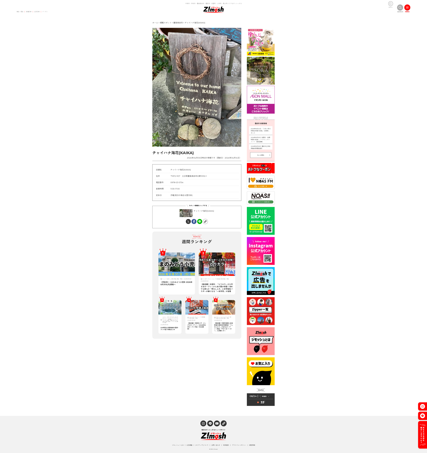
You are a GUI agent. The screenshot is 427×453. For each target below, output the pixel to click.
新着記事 (28, 11)
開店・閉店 (20, 11)
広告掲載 (189, 445)
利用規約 (226, 445)
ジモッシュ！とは (178, 445)
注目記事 (37, 11)
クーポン (45, 11)
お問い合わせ (215, 445)
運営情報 (252, 445)
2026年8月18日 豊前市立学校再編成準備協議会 (260, 147)
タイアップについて (201, 445)
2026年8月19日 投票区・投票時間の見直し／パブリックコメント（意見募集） (260, 140)
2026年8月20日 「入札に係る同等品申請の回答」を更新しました (261, 131)
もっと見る (260, 155)
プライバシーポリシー (239, 445)
